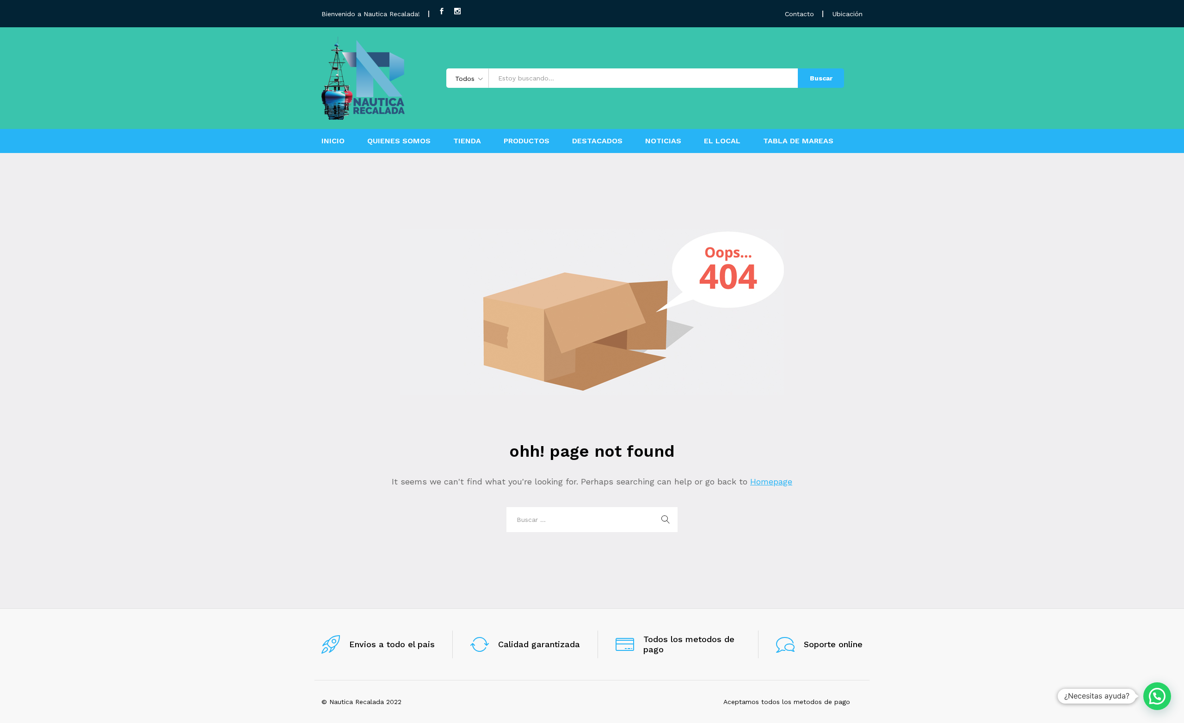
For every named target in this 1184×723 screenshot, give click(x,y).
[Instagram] (457, 11)
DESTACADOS (597, 141)
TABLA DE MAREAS (798, 141)
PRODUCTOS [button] (526, 141)
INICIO (333, 141)
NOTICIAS (663, 141)
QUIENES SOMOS (399, 141)
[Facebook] (442, 11)
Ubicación (847, 14)
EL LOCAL (722, 141)
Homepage (771, 481)
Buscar (821, 78)
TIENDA (467, 141)
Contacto (799, 14)
